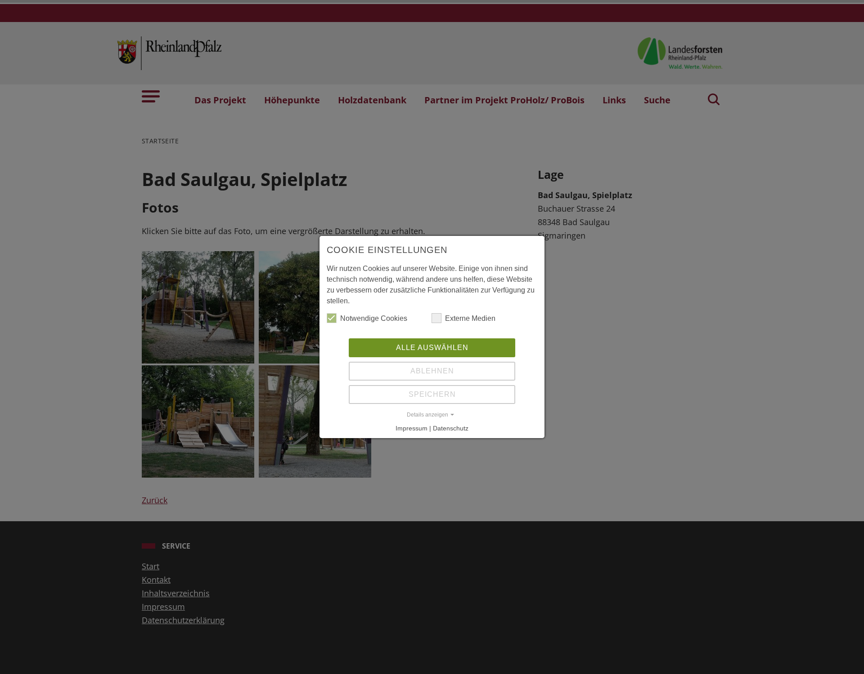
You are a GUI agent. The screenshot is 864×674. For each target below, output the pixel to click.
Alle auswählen (432, 347)
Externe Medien (470, 318)
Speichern (432, 394)
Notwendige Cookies (373, 318)
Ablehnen (432, 371)
